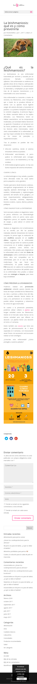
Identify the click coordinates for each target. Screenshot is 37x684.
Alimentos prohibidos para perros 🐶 (16, 551)
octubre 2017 (8, 601)
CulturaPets (7, 635)
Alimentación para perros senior (14, 537)
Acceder (6, 656)
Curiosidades (8, 638)
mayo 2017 (7, 617)
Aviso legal (10, 679)
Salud (28, 33)
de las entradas (10, 659)
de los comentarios (12, 662)
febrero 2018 (8, 598)
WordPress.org (9, 665)
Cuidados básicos (9, 632)
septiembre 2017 (9, 605)
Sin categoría (8, 648)
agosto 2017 (8, 608)
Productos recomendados (12, 641)
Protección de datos (18, 681)
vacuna (20, 326)
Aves (5, 629)
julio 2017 (7, 611)
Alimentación (8, 626)
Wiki (5, 571)
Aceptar (21, 679)
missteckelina (10, 33)
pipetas (27, 310)
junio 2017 (7, 614)
